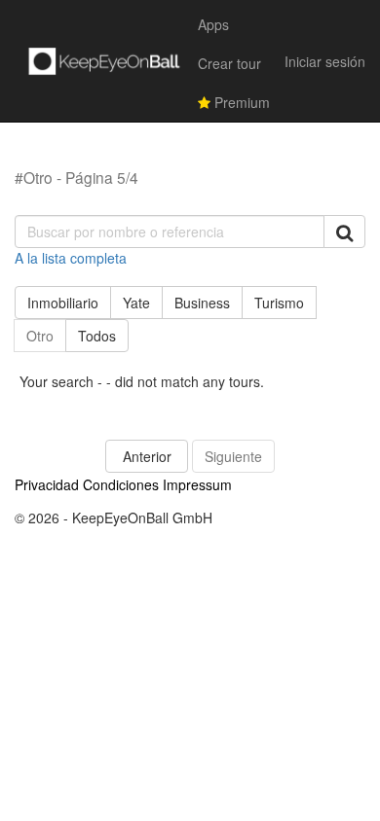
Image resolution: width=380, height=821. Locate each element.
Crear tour (229, 63)
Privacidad (47, 484)
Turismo (279, 302)
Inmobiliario (62, 302)
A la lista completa (71, 258)
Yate (136, 302)
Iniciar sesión (325, 61)
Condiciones (121, 484)
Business (202, 302)
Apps (213, 24)
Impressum (197, 484)
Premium (240, 102)
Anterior (147, 456)
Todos (97, 335)
